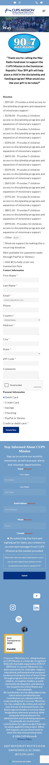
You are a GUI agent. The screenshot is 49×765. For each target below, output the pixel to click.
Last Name (24, 487)
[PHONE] (37, 3)
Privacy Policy (25, 739)
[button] (43, 11)
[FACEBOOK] (10, 3)
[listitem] (24, 70)
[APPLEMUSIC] (32, 3)
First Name (24, 474)
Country (8, 315)
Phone (24, 519)
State (7, 349)
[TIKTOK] (28, 3)
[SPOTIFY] (24, 3)
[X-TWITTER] (6, 3)
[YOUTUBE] (15, 3)
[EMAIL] (41, 3)
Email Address (24, 503)
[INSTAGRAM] (20, 3)
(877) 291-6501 (24, 754)
